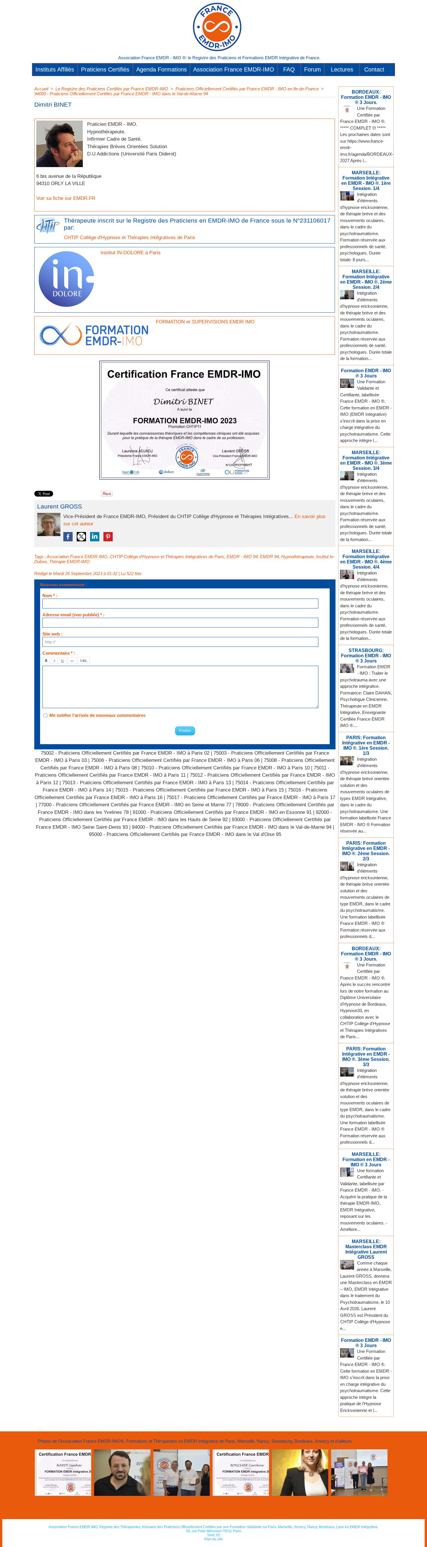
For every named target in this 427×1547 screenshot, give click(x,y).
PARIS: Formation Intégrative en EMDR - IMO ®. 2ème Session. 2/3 (366, 851)
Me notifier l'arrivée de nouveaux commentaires (97, 715)
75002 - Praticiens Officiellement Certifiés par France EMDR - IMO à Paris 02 (125, 753)
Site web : (52, 633)
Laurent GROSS (59, 506)
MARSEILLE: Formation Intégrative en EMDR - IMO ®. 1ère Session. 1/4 (366, 180)
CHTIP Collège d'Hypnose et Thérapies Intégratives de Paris (129, 237)
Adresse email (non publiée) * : (73, 614)
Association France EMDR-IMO (233, 69)
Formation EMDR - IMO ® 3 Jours (366, 373)
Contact (374, 69)
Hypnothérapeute (297, 556)
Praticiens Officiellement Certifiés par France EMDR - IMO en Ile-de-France (247, 88)
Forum (312, 69)
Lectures (342, 69)
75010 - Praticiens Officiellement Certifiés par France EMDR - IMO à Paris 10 (225, 768)
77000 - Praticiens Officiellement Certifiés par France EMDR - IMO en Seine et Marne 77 (134, 804)
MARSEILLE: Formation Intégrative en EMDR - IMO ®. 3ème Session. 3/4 (366, 460)
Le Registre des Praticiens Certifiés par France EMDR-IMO (111, 88)
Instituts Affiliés (54, 69)
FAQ (289, 69)
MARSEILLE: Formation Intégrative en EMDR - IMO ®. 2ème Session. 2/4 (366, 279)
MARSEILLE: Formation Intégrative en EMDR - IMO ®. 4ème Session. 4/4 (366, 559)
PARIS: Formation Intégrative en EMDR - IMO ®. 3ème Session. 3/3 (366, 1056)
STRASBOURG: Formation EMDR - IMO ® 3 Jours (366, 655)
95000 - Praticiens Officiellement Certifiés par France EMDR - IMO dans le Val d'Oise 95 (185, 834)
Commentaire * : (58, 653)
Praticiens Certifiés (105, 69)
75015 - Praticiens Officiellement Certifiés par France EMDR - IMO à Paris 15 (199, 790)
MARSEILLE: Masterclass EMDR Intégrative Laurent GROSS (366, 1249)
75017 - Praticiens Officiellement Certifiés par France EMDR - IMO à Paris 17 (250, 797)
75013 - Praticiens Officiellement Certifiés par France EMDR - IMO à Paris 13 (146, 782)
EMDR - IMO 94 (242, 556)
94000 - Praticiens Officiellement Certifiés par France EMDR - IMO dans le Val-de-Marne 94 (121, 93)
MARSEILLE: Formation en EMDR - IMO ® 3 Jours (366, 1159)
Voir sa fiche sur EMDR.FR (65, 198)
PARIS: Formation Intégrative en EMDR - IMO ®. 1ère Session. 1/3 (366, 745)
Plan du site (213, 1539)
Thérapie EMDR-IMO (69, 561)
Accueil (41, 88)
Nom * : (50, 595)
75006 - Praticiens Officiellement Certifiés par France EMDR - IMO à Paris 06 (175, 760)
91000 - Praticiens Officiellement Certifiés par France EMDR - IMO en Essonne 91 (222, 812)
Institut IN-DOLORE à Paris (131, 252)
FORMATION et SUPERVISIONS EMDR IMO (205, 322)
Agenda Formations (161, 69)
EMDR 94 (269, 556)
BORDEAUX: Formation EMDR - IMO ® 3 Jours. (366, 97)
